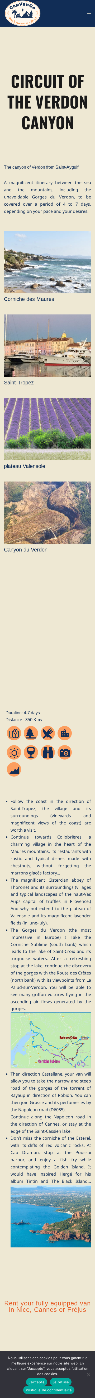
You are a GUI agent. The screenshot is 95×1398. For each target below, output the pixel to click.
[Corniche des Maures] (47, 293)
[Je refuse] (88, 1374)
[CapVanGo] (22, 13)
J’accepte (37, 1382)
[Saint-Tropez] (47, 376)
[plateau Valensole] (47, 460)
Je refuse (61, 1382)
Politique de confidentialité (49, 1390)
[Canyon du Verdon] (47, 543)
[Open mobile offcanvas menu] (89, 13)
